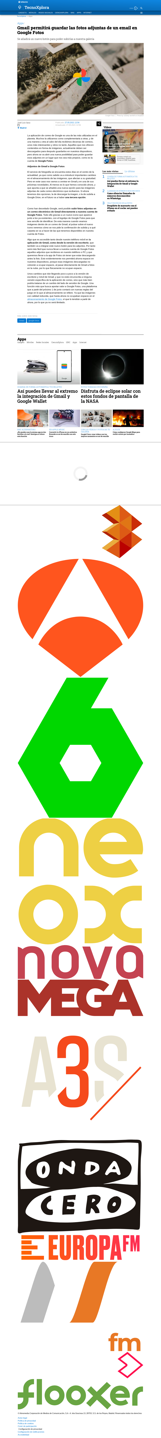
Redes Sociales (46, 13)
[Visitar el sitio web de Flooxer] (80, 1409)
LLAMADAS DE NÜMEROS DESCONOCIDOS (123, 191)
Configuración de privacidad (30, 1429)
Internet (87, 13)
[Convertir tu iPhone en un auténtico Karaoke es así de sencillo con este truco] (64, 418)
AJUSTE (116, 429)
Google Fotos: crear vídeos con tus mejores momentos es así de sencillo (95, 435)
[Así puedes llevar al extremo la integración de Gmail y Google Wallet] (48, 367)
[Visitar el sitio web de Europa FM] (80, 1260)
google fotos (34, 320)
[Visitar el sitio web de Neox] (80, 944)
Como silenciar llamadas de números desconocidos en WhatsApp (121, 196)
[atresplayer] (133, 8)
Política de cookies (26, 1423)
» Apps (29, 16)
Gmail (21, 320)
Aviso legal (22, 1418)
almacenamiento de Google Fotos (44, 299)
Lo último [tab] (130, 171)
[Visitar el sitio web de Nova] (80, 978)
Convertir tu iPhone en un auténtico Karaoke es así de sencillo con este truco (63, 434)
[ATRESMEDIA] (80, 557)
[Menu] (141, 13)
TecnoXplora (21, 16)
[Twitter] (18, 125)
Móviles (32, 13)
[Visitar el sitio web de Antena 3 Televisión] (80, 676)
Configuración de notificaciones (31, 1432)
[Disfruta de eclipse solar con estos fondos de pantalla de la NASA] (112, 367)
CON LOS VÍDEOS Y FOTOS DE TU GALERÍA (95, 430)
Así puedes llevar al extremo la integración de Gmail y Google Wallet (122, 183)
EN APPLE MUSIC (57, 429)
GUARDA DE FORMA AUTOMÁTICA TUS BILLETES (122, 177)
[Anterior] (41, 2)
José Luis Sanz (23, 122)
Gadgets (23, 13)
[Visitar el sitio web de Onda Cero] (80, 1233)
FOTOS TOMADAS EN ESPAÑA (94, 387)
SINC (72, 13)
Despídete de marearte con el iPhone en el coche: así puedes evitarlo (122, 208)
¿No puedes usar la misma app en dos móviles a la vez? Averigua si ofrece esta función (31, 434)
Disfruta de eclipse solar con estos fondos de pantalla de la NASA (111, 396)
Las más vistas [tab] (110, 171)
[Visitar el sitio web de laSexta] (80, 817)
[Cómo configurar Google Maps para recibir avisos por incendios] (128, 418)
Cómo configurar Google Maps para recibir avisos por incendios (126, 433)
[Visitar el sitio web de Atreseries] (80, 1138)
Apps (79, 13)
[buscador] (141, 8)
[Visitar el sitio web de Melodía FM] (80, 1351)
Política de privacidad (27, 1421)
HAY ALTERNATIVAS (26, 429)
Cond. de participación (27, 1426)
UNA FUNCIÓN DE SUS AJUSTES (119, 203)
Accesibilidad (23, 1435)
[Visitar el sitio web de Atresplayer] (80, 1378)
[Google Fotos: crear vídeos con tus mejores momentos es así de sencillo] (96, 418)
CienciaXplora (61, 13)
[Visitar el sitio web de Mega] (80, 1015)
